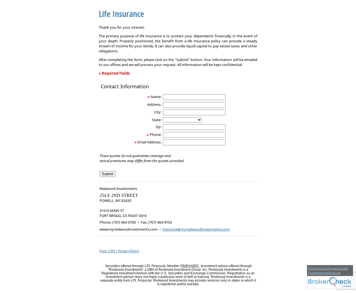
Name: (155, 96)
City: (157, 111)
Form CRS (107, 251)
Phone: (155, 134)
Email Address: (149, 142)
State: (156, 119)
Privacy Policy (128, 251)
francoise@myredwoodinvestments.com (196, 229)
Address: (154, 104)
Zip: (158, 126)
